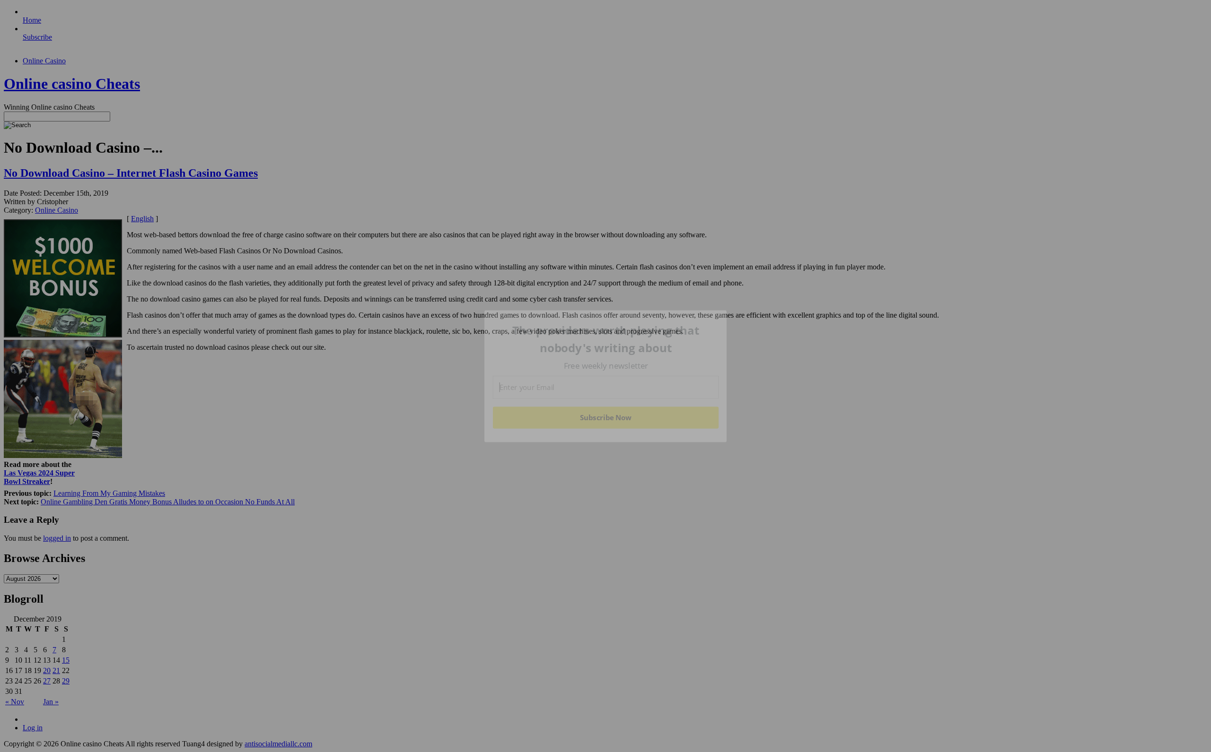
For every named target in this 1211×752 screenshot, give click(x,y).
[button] (606, 339)
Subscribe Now (605, 417)
